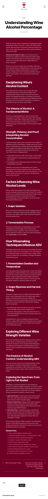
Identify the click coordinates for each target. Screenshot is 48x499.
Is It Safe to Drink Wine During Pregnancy (21, 438)
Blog (24, 17)
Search (4, 482)
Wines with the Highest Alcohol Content (20, 433)
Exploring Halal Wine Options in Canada (21, 451)
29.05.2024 (25, 32)
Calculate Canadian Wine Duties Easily (20, 440)
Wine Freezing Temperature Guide (19, 442)
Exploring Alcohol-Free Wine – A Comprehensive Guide (25, 435)
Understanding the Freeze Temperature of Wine (22, 444)
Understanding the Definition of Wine (19, 453)
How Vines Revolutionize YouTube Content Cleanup (23, 447)
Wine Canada (10, 495)
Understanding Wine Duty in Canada (19, 449)
